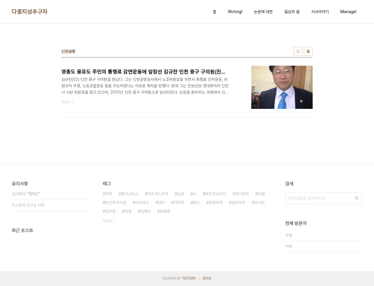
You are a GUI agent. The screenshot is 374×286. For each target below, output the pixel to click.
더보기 (107, 221)
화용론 (165, 211)
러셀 (261, 193)
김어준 (110, 211)
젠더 (161, 202)
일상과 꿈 (291, 11)
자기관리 (242, 193)
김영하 (145, 211)
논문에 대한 (263, 11)
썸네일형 (298, 51)
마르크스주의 (157, 193)
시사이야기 (320, 11)
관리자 (206, 278)
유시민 (259, 202)
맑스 (196, 202)
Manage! (348, 11)
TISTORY (189, 278)
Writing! (235, 11)
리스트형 (308, 51)
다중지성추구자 (30, 11)
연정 (127, 211)
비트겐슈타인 (215, 193)
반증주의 (216, 202)
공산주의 (238, 202)
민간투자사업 (115, 202)
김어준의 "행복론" (26, 193)
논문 (180, 193)
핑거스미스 (129, 193)
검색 (356, 198)
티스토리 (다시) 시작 (28, 205)
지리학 (179, 202)
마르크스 (142, 202)
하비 (108, 193)
